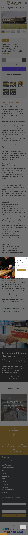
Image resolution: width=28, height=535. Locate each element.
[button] (3, 534)
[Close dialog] (27, 258)
